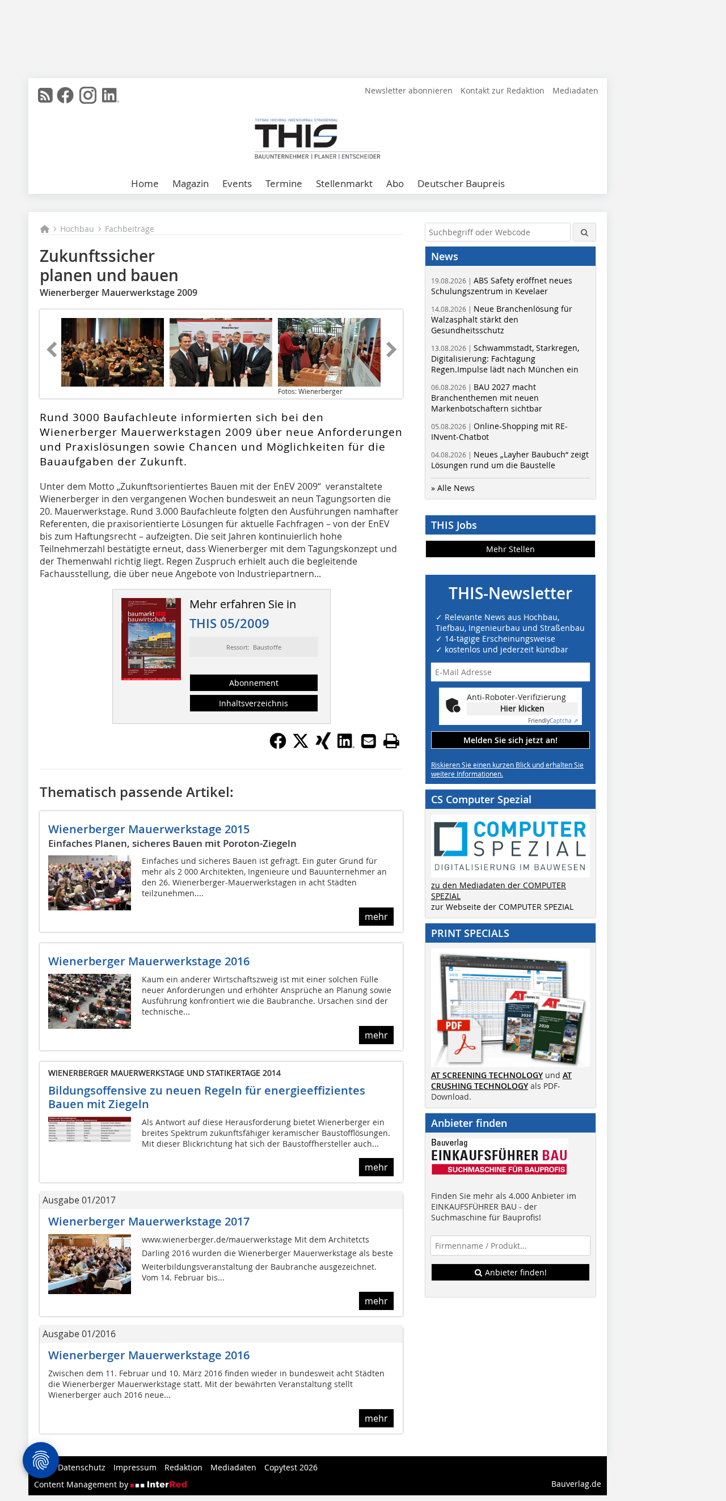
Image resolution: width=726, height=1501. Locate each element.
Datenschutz (81, 1467)
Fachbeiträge (129, 228)
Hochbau (77, 228)
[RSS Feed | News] (45, 95)
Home (145, 183)
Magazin (190, 183)
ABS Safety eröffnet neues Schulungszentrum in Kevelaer (501, 285)
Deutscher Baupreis (461, 183)
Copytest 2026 (291, 1467)
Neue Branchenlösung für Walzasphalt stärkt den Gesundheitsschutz (501, 319)
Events (237, 183)
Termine (283, 183)
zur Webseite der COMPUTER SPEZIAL (502, 906)
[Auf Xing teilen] (323, 746)
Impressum (135, 1467)
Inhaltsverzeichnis (253, 703)
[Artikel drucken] (391, 741)
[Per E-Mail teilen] (368, 741)
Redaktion (183, 1467)
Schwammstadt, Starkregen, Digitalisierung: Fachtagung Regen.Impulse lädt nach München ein (505, 358)
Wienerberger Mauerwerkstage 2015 (149, 829)
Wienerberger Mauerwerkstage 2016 (149, 961)
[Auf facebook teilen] (278, 746)
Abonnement (253, 682)
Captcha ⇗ (553, 720)
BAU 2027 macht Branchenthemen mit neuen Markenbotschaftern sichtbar (486, 397)
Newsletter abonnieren (409, 90)
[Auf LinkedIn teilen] (346, 746)
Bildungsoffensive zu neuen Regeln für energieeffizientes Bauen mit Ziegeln (206, 1097)
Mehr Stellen (510, 549)
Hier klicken (522, 708)
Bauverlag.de (576, 1483)
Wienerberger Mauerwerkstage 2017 (149, 1221)
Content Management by (82, 1484)
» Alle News (453, 487)
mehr (376, 916)
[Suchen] (584, 232)
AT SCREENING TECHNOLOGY (487, 1075)
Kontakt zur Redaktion (502, 90)
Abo (395, 183)
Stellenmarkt (344, 183)
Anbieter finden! (515, 1272)
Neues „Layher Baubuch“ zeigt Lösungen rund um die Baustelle (510, 459)
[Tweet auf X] (300, 746)
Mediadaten (575, 90)
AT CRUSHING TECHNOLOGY (501, 1080)
